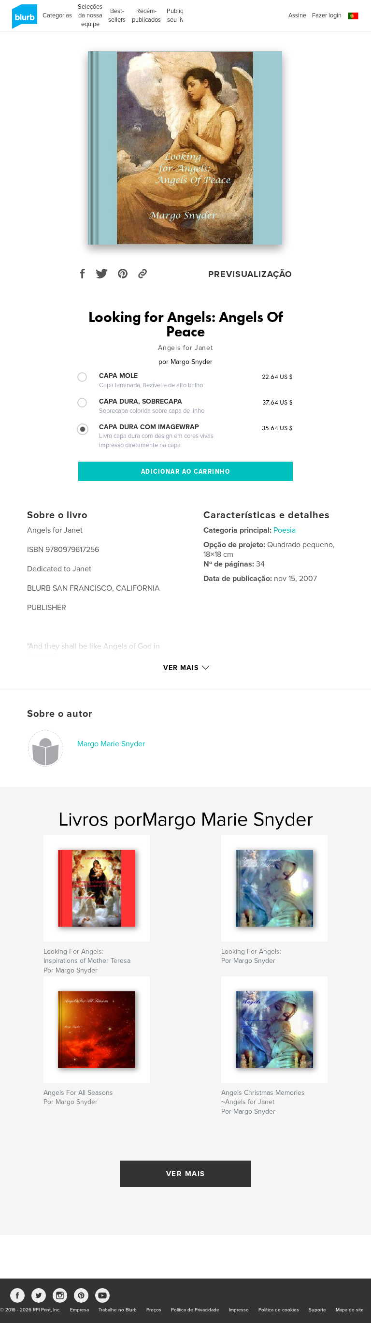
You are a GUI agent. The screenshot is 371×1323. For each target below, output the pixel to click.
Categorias (57, 15)
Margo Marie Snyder (111, 744)
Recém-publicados (146, 15)
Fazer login (327, 15)
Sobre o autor (59, 714)
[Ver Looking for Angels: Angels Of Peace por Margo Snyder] (185, 148)
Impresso (239, 1310)
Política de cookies (278, 1310)
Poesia (284, 530)
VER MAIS (185, 1173)
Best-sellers (117, 15)
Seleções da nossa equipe (90, 15)
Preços (153, 1310)
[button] (353, 16)
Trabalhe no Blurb (118, 1310)
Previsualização (250, 274)
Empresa (79, 1310)
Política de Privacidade (195, 1310)
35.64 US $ (277, 427)
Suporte (317, 1310)
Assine (297, 15)
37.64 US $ (277, 402)
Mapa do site (350, 1310)
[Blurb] (23, 20)
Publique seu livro (178, 15)
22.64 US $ (277, 376)
